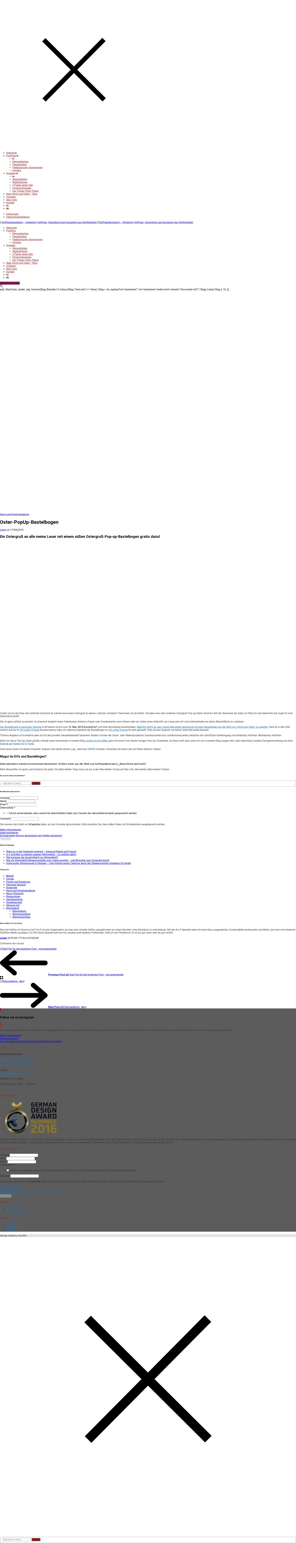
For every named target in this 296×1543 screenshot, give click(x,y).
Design (10, 878)
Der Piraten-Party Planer (25, 260)
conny (3, 529)
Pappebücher (19, 236)
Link (73, 749)
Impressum (12, 214)
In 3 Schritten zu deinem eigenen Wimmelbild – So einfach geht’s (41, 854)
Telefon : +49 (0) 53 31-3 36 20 (16, 1059)
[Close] (74, 147)
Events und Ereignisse (18, 881)
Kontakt (10, 271)
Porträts (16, 242)
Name (3, 801)
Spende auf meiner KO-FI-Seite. (17, 743)
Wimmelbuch (19, 911)
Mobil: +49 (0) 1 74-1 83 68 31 (17, 1064)
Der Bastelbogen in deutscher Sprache (20, 727)
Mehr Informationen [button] (10, 829)
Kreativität (11, 887)
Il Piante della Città (22, 254)
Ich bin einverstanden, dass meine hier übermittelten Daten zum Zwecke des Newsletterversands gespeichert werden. (73, 813)
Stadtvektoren (19, 251)
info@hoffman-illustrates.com (16, 1073)
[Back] (1, 978)
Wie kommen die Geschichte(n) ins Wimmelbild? (32, 857)
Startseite (11, 227)
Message (5, 1175)
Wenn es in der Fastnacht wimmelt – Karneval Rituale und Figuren (41, 851)
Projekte (10, 245)
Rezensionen (13, 896)
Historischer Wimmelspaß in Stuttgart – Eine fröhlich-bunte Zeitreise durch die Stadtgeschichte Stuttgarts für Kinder (68, 863)
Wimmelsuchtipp (21, 917)
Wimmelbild (12, 908)
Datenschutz (7, 807)
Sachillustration (14, 899)
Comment (5, 818)
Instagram (11, 1224)
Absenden (5, 839)
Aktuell (10, 875)
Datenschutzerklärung (18, 217)
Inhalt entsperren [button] (9, 832)
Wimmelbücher (20, 233)
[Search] (1, 286)
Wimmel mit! (13, 905)
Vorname (5, 797)
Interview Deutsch (16, 884)
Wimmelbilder (19, 248)
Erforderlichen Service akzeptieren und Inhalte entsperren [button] (31, 835)
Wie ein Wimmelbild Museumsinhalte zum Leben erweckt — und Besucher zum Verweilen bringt (57, 860)
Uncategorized (14, 902)
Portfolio (11, 230)
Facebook (11, 1230)
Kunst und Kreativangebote (14, 514)
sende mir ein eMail (96, 740)
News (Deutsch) (15, 893)
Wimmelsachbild (21, 914)
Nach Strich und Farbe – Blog (21, 263)
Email (4, 804)
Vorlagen (11, 266)
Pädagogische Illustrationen (27, 239)
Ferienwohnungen (21, 257)
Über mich (11, 268)
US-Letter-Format (29, 729)
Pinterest (11, 1227)
